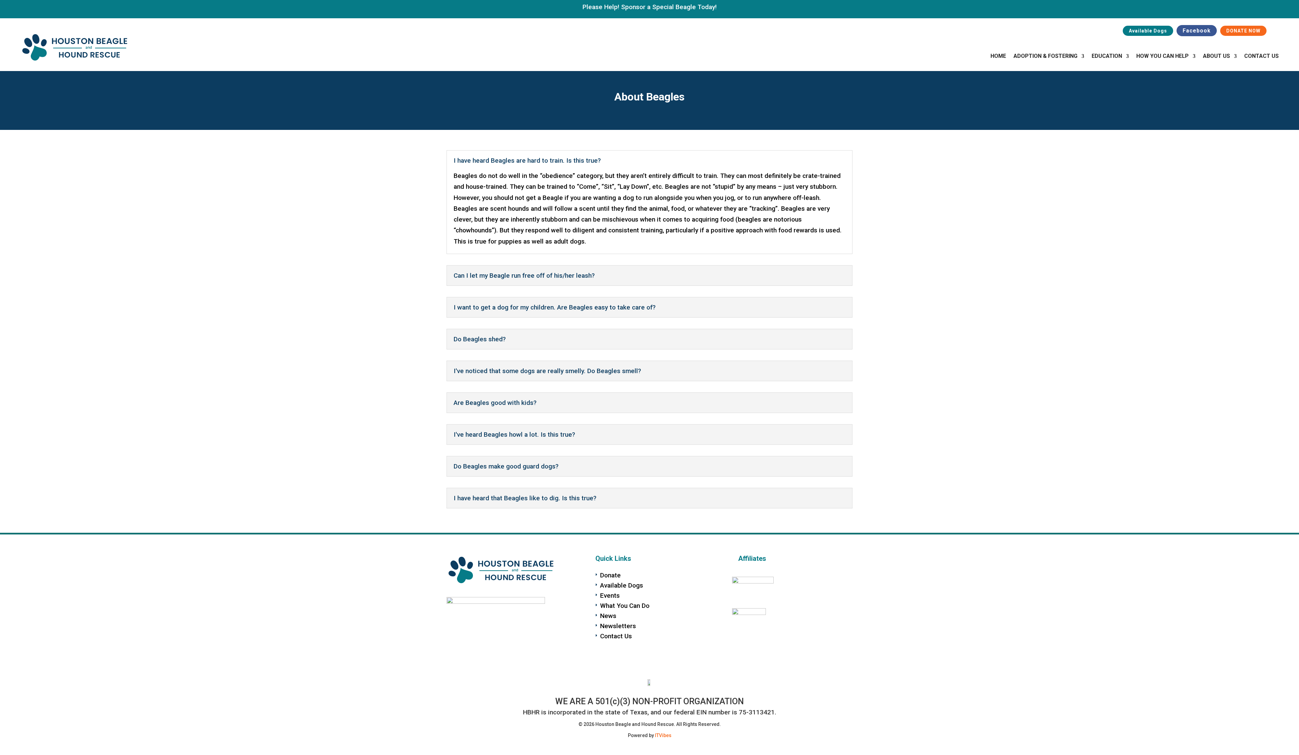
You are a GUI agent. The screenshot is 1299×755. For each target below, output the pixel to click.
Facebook (1197, 30)
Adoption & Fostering (1045, 56)
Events (610, 595)
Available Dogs (1148, 30)
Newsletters (618, 626)
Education (1107, 56)
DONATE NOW (1243, 30)
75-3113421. (757, 712)
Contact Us (1261, 56)
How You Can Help (1162, 56)
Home (998, 56)
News (608, 616)
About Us (1216, 56)
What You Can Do (625, 606)
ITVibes (663, 735)
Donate (610, 575)
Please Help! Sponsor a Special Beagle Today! (650, 7)
